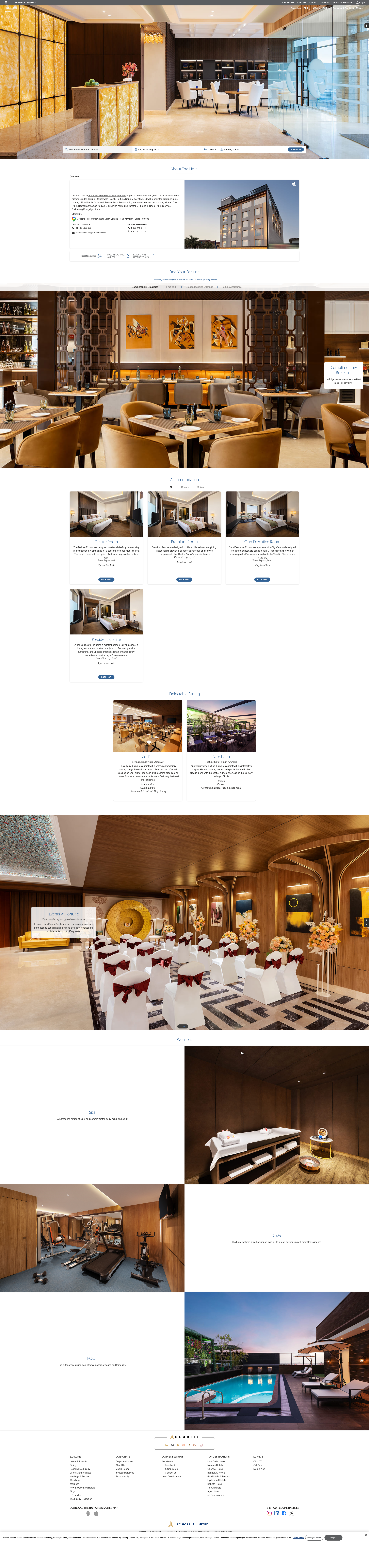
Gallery (326, 8)
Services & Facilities (343, 8)
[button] (366, 924)
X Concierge (171, 1469)
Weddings (75, 1480)
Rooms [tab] (185, 487)
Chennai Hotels (215, 1469)
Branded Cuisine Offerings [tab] (199, 287)
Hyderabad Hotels (216, 1480)
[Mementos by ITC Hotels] (172, 1445)
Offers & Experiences (80, 1473)
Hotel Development (171, 1476)
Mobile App (259, 1469)
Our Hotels (288, 2)
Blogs (73, 1491)
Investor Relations (343, 2)
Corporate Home (124, 1461)
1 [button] (181, 1026)
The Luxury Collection (81, 1499)
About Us (120, 1465)
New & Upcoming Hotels (82, 1487)
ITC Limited (75, 1495)
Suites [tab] (200, 487)
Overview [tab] (74, 176)
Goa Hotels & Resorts (218, 1476)
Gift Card (257, 1465)
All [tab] (171, 487)
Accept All (333, 1538)
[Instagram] (269, 1513)
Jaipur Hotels (214, 1487)
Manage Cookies (314, 1538)
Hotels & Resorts (78, 1461)
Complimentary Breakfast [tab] (145, 287)
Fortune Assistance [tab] (232, 287)
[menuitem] (6, 2)
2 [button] (184, 1026)
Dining (307, 8)
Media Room (122, 1469)
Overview (296, 8)
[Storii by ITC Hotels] (189, 1445)
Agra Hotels (213, 1491)
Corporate (324, 2)
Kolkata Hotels (214, 1484)
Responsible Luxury (80, 1469)
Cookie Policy (298, 1537)
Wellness (74, 1484)
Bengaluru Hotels (216, 1473)
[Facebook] (284, 1513)
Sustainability (122, 1476)
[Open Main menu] (6, 2)
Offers (312, 2)
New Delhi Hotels (216, 1461)
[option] (184, 82)
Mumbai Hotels (215, 1465)
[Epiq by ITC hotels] (177, 1445)
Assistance (167, 1461)
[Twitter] (291, 1513)
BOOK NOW (296, 149)
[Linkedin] (276, 1513)
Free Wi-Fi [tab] (171, 287)
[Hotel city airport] (97, 149)
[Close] (366, 1535)
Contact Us (170, 1473)
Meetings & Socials (79, 1476)
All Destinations (215, 1495)
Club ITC (302, 2)
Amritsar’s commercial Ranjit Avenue (107, 195)
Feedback (170, 1465)
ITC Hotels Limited (23, 2)
